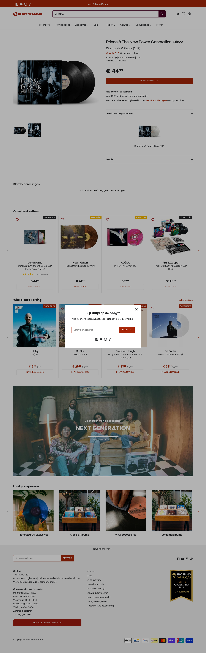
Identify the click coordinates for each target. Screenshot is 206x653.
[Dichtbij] (136, 309)
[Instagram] (105, 339)
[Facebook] (96, 339)
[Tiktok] (110, 339)
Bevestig (127, 330)
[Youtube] (101, 339)
